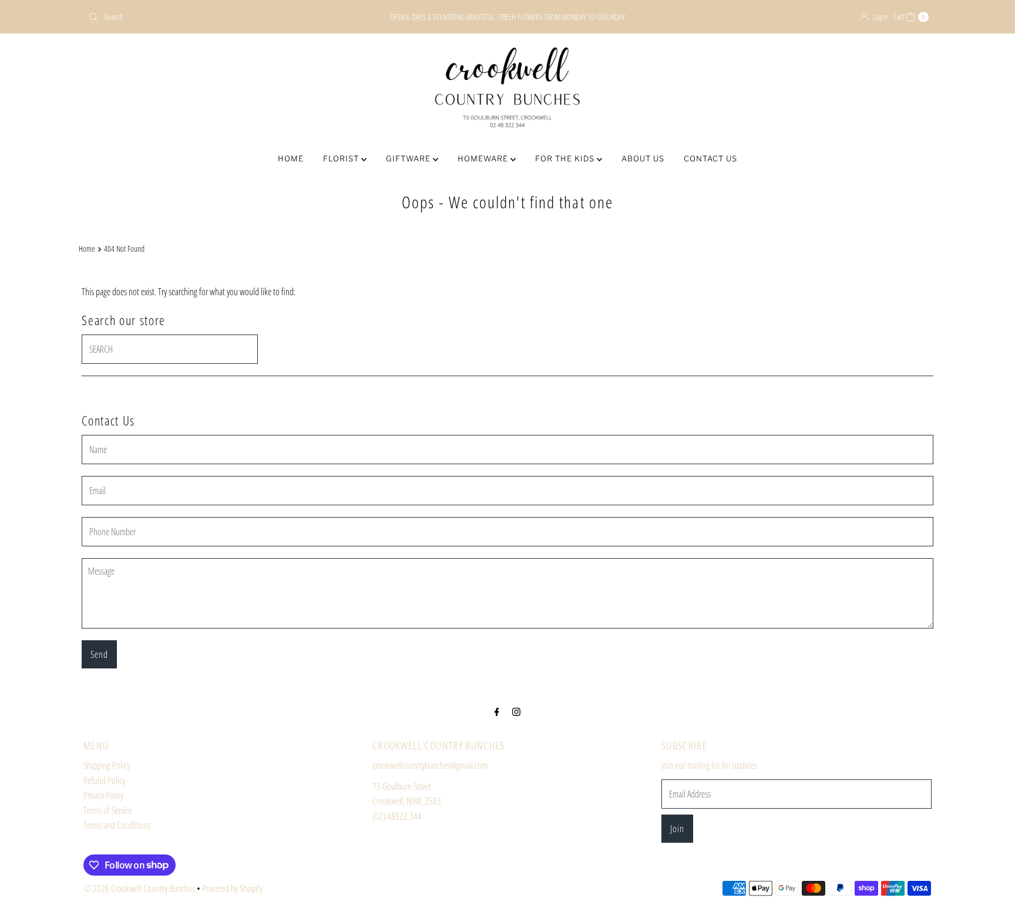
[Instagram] (516, 711)
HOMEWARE (484, 158)
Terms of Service (107, 810)
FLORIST (342, 158)
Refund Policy (104, 780)
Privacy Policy (103, 795)
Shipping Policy (106, 765)
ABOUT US (642, 158)
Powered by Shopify (232, 888)
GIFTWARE (409, 158)
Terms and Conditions (116, 825)
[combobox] (221, 17)
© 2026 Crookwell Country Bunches (139, 888)
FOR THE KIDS (566, 158)
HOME (291, 158)
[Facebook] (497, 711)
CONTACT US (710, 158)
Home (87, 248)
